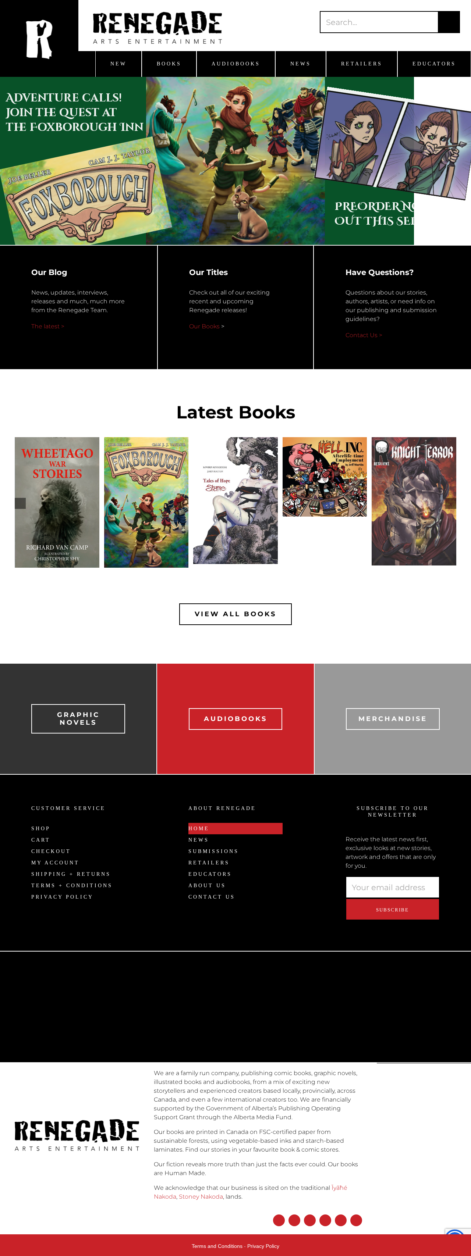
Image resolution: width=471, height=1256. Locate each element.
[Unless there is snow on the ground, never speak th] (294, 1013)
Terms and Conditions (217, 1246)
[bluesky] (310, 1220)
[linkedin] (341, 1220)
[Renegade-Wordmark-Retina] (157, 13)
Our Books (204, 326)
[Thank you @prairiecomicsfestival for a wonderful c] (412, 1031)
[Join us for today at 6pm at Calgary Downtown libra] (59, 1000)
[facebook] (279, 1220)
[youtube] (325, 1220)
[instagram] (294, 1220)
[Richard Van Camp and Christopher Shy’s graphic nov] (177, 1057)
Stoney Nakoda (201, 1196)
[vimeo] (356, 1220)
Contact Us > (364, 335)
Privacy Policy (263, 1246)
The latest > (47, 326)
